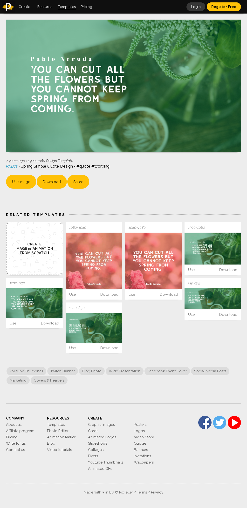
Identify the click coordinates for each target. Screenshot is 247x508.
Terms (142, 492)
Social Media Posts (210, 371)
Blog (51, 443)
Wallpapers (144, 462)
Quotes (140, 443)
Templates (56, 424)
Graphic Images (101, 424)
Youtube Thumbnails (105, 462)
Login (196, 7)
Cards (93, 431)
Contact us (15, 450)
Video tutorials (59, 450)
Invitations (142, 456)
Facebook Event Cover (167, 371)
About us (13, 424)
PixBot (12, 166)
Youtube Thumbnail (26, 371)
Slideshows (97, 443)
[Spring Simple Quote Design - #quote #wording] (94, 261)
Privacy (157, 492)
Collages (95, 450)
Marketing (18, 380)
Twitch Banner (62, 371)
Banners (141, 450)
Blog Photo (92, 371)
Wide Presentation (124, 371)
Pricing (12, 437)
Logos (139, 431)
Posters (140, 424)
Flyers (93, 456)
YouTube (234, 422)
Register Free (223, 7)
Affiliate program (20, 431)
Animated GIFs (100, 468)
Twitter (219, 422)
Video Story (144, 437)
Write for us (16, 443)
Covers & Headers (49, 380)
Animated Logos (102, 437)
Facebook (205, 422)
